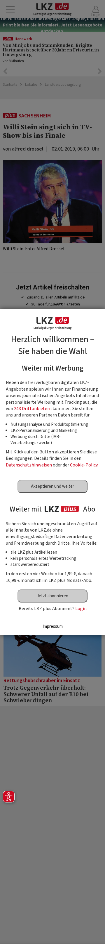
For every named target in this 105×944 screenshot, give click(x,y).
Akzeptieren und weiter (52, 486)
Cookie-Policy (83, 465)
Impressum (53, 626)
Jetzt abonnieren (52, 596)
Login (81, 608)
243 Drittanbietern (33, 408)
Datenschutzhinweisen (29, 465)
